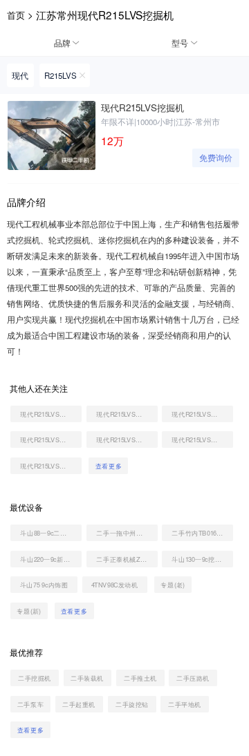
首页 (16, 14)
